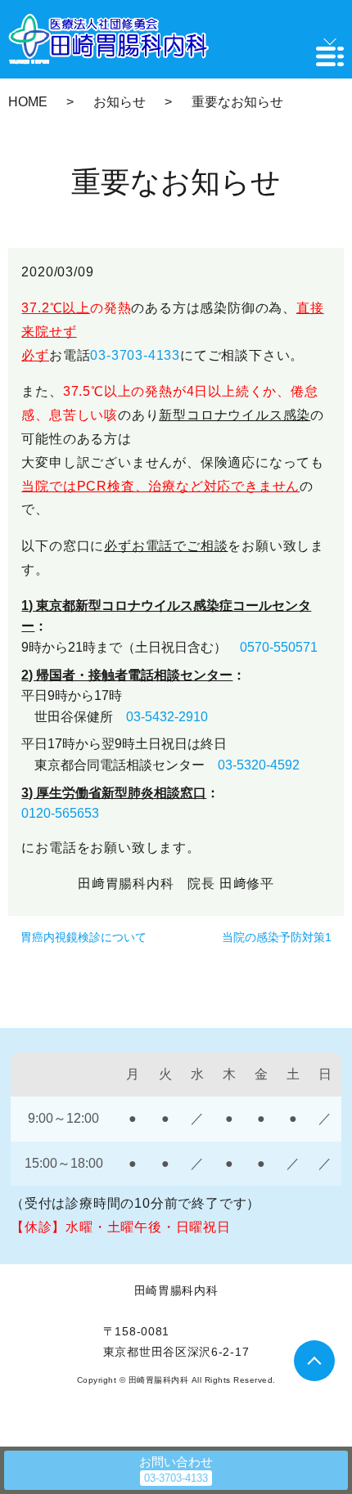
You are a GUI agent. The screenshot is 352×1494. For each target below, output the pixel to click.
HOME (27, 102)
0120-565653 (60, 813)
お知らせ (119, 102)
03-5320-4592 (259, 765)
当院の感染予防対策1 (277, 937)
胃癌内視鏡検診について (83, 937)
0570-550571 (279, 647)
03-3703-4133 (135, 355)
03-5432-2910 (167, 717)
